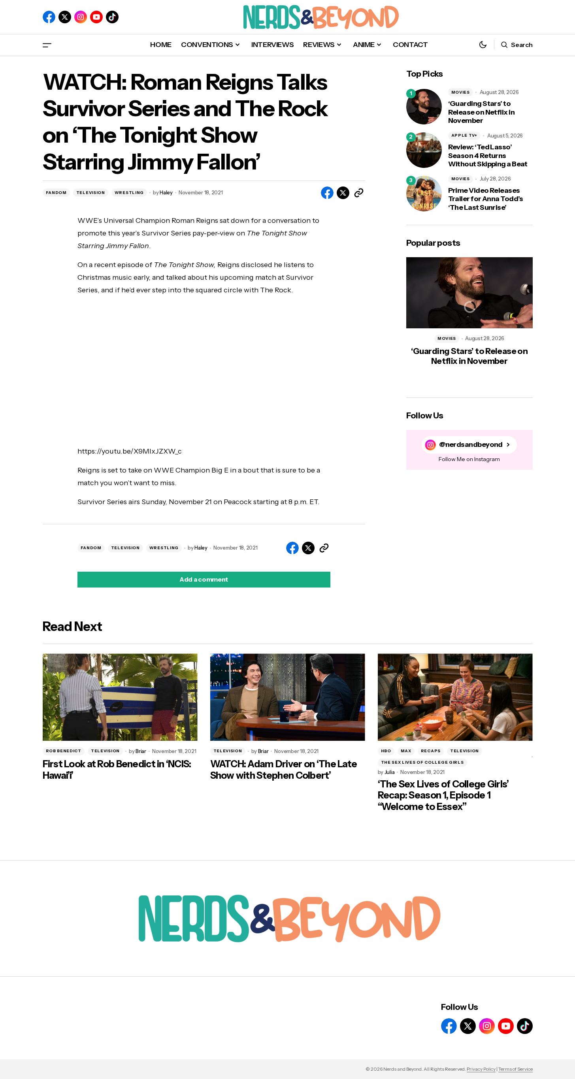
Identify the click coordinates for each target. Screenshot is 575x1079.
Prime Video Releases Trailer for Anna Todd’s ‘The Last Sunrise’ (485, 199)
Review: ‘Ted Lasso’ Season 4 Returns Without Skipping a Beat (488, 155)
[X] (65, 17)
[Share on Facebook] (327, 192)
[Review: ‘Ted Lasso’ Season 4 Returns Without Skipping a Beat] (424, 150)
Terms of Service (515, 1069)
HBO (386, 750)
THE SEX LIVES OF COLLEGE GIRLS (422, 762)
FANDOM (56, 192)
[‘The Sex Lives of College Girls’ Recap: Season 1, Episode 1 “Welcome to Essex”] (455, 697)
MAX (406, 750)
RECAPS (431, 750)
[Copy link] (359, 192)
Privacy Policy (481, 1069)
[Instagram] (81, 17)
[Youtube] (96, 17)
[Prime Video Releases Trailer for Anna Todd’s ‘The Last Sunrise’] (424, 193)
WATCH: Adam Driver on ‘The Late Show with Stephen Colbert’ (283, 770)
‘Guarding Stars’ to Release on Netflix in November (481, 112)
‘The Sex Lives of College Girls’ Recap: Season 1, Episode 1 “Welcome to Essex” (443, 796)
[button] (47, 45)
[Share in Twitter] (343, 192)
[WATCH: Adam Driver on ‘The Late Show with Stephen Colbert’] (287, 697)
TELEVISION (90, 192)
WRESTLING (129, 192)
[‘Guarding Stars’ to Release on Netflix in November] (424, 106)
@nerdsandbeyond (471, 445)
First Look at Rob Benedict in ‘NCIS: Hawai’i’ (117, 770)
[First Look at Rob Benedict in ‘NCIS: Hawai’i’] (120, 697)
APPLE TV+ (464, 135)
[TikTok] (112, 17)
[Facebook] (49, 17)
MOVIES (460, 92)
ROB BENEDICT (63, 750)
